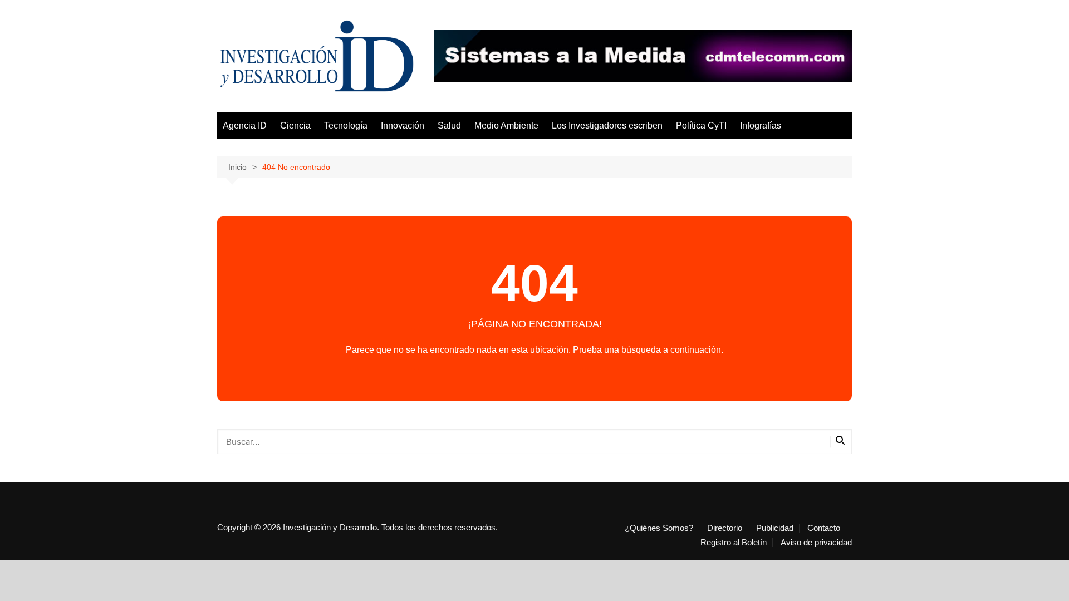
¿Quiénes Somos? (659, 528)
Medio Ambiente (506, 125)
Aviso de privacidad (816, 542)
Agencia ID (245, 125)
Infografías (760, 125)
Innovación (402, 125)
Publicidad (774, 528)
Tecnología (345, 125)
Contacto (823, 528)
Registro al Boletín (733, 542)
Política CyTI (701, 125)
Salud (449, 125)
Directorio (724, 528)
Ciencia (295, 125)
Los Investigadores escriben (607, 125)
